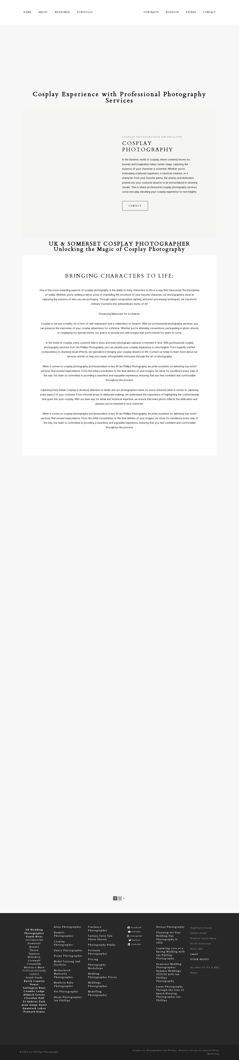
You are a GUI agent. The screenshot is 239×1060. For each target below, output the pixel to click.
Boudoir (172, 12)
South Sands (34, 977)
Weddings (62, 12)
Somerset (34, 943)
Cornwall (34, 960)
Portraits (151, 12)
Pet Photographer (66, 991)
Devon (34, 950)
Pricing (93, 959)
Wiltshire (34, 957)
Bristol (34, 947)
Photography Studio (102, 945)
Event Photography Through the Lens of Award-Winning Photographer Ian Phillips (170, 993)
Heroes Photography (170, 927)
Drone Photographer (68, 956)
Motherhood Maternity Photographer (63, 974)
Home (27, 12)
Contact (209, 12)
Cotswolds (34, 964)
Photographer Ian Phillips (161, 1050)
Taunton (34, 953)
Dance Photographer (68, 950)
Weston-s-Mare (34, 967)
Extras (191, 12)
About (43, 12)
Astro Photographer (67, 927)
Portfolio (85, 12)
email (194, 954)
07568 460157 (199, 959)
